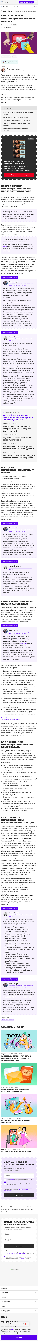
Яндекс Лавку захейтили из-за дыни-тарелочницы (17, 438)
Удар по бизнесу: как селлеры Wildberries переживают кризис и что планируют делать (18, 417)
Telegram (11, 1020)
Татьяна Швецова (13, 69)
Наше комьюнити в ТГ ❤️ (18, 1324)
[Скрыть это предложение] (27, 1324)
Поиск (35, 7)
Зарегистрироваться (26, 2)
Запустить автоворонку (19, 175)
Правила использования (26, 1188)
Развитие (14, 56)
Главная (3, 11)
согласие (12, 1179)
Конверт (10, 11)
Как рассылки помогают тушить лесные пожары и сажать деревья (18, 447)
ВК (3, 1316)
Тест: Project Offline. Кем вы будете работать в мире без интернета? (19, 456)
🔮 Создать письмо (9, 62)
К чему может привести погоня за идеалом (16, 120)
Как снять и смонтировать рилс (16, 1152)
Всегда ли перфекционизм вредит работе (15, 117)
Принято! (19, 1337)
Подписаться (19, 1195)
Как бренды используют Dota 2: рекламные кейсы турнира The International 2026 (16, 1058)
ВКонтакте (4, 1020)
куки (12, 1329)
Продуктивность (6, 56)
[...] (36, 2)
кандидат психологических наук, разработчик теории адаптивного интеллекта (21, 284)
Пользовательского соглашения (23, 1250)
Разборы (8, 27)
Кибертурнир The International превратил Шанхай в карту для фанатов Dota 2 (17, 428)
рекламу (22, 1258)
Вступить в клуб (19, 1246)
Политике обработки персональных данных (16, 1253)
